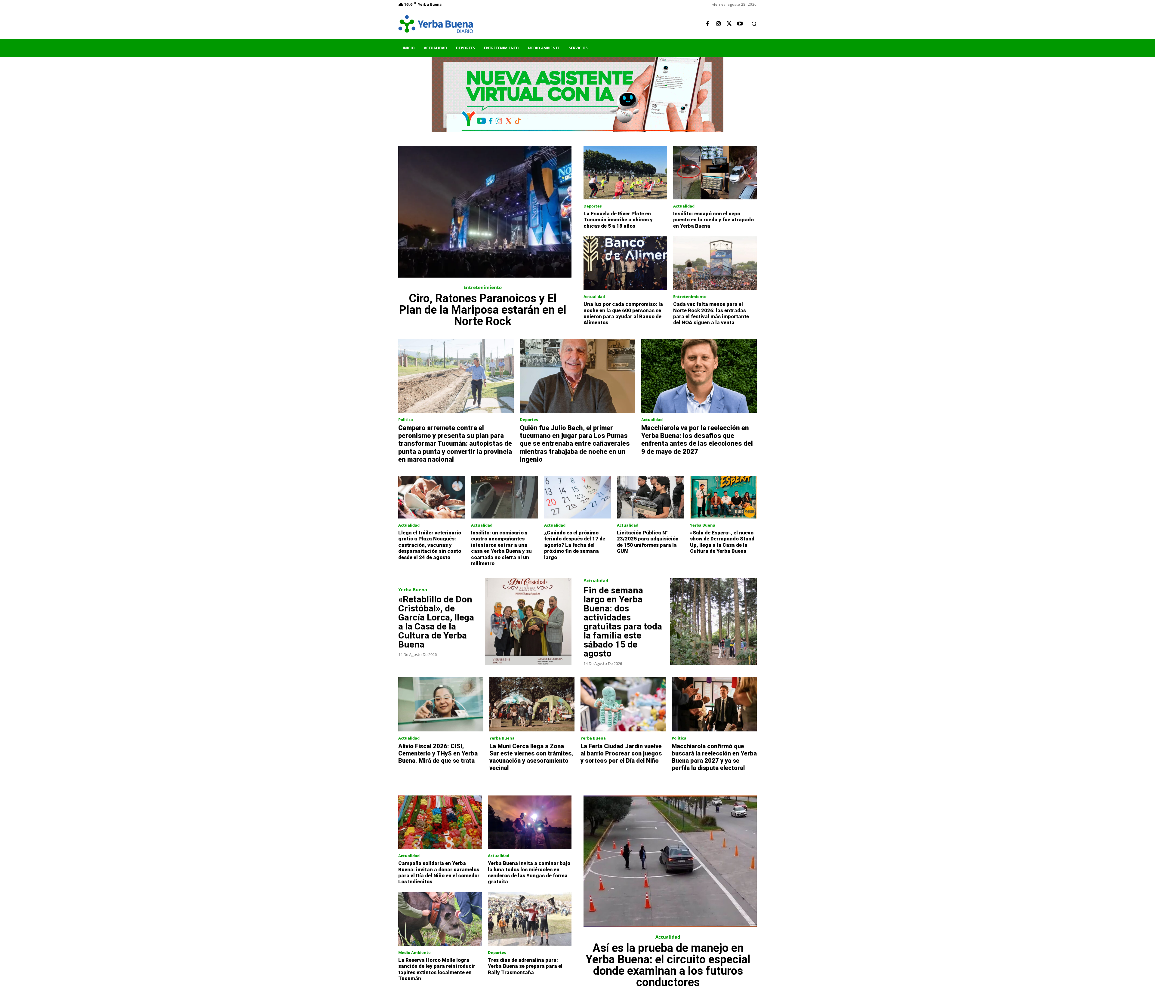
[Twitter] (729, 24)
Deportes (593, 206)
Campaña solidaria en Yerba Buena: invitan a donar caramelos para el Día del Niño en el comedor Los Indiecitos (438, 872)
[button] (754, 23)
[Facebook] (707, 24)
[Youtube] (740, 24)
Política (405, 420)
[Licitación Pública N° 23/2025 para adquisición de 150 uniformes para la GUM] (650, 497)
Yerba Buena (702, 525)
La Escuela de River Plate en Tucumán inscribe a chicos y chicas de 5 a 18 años (618, 220)
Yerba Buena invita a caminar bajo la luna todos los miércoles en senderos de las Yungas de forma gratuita (529, 872)
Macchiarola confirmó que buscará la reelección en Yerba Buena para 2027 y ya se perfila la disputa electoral (714, 757)
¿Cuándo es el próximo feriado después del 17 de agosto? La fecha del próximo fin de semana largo (574, 545)
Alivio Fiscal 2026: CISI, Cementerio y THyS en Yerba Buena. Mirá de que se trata (438, 753)
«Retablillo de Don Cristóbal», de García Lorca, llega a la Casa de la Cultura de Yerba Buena (436, 622)
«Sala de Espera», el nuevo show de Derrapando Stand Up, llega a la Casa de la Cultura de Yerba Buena (722, 542)
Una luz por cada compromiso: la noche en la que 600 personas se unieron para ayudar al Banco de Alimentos (623, 313)
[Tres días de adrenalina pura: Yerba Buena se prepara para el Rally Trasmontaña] (529, 919)
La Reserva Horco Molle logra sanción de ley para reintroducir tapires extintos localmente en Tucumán (436, 969)
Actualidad (684, 206)
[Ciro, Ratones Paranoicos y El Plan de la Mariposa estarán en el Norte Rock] (484, 212)
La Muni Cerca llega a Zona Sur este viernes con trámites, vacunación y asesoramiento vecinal (531, 757)
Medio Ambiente (414, 953)
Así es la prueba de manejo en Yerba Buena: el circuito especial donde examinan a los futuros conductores (668, 965)
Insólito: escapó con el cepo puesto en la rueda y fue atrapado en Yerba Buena (713, 220)
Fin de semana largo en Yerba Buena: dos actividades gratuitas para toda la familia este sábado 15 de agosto (623, 622)
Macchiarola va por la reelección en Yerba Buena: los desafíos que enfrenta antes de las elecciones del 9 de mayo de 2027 (697, 439)
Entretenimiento (483, 287)
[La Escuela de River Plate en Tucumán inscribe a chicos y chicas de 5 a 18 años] (625, 172)
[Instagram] (718, 24)
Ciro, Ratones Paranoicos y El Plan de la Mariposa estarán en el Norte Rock (482, 310)
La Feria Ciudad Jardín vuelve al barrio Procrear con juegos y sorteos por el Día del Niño (621, 753)
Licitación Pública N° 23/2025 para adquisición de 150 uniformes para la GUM (648, 542)
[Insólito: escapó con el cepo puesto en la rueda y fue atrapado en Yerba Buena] (715, 172)
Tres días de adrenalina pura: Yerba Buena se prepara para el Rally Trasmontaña (525, 966)
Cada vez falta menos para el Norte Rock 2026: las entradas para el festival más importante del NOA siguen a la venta (711, 313)
